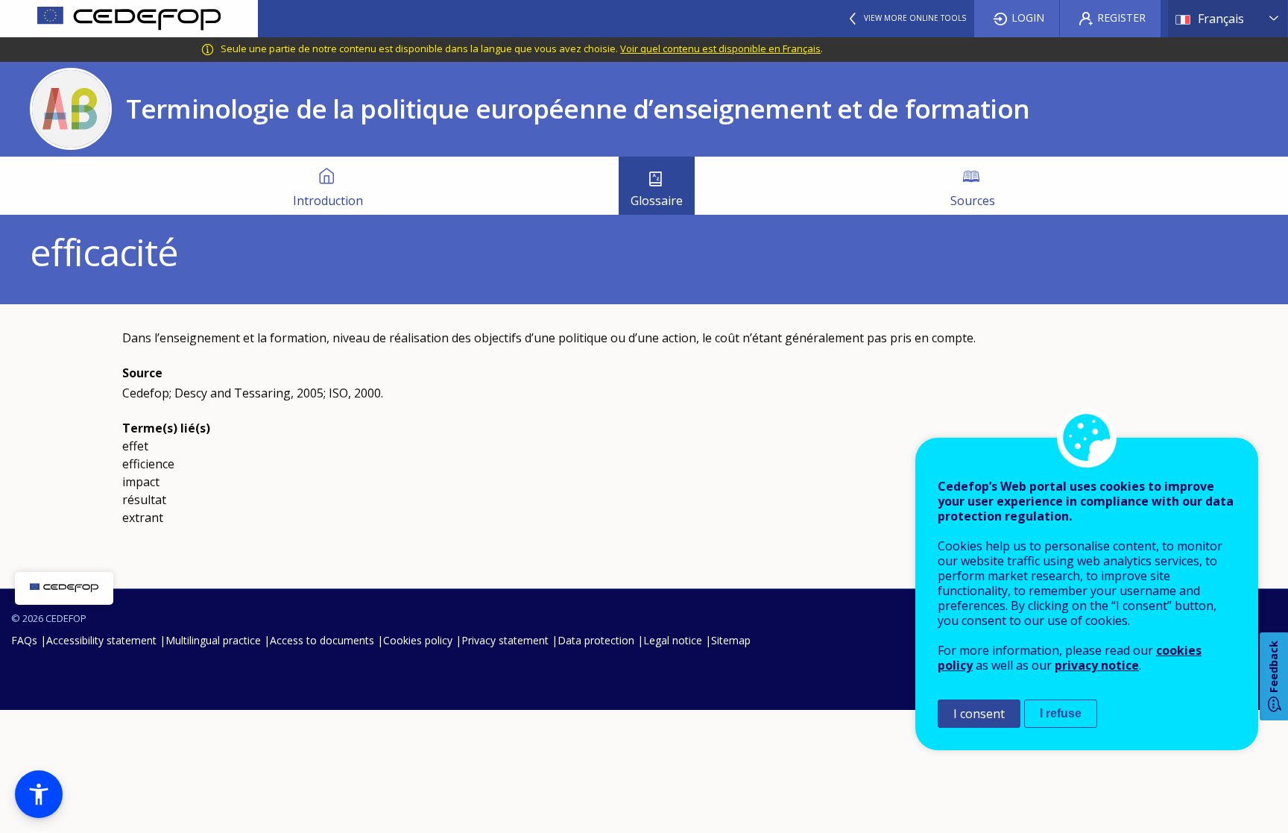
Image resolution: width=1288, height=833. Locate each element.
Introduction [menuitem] (328, 200)
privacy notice (1097, 665)
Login (1027, 17)
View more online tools (915, 18)
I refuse (1061, 713)
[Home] (129, 19)
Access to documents (322, 640)
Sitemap (731, 640)
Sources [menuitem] (972, 200)
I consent (979, 713)
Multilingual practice (213, 640)
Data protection (596, 640)
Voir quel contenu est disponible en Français (720, 48)
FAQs (24, 640)
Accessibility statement (101, 640)
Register (1121, 17)
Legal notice (672, 640)
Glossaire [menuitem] (657, 200)
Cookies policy (417, 640)
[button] (39, 794)
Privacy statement (505, 640)
